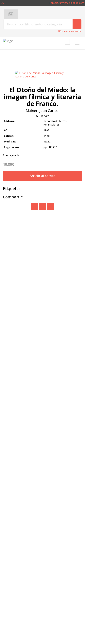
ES (2, 3)
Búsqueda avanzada (69, 31)
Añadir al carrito (42, 175)
